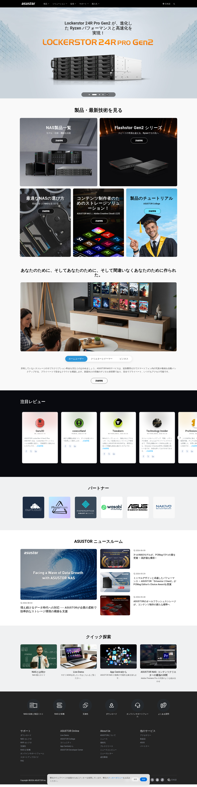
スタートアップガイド (29, 757)
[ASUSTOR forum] (162, 780)
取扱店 (143, 739)
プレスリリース (106, 746)
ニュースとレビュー (108, 750)
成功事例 (104, 757)
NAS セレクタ (26, 739)
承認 (143, 779)
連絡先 (103, 742)
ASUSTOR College (67, 739)
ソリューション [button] (59, 4)
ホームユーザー (76, 358)
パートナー (144, 746)
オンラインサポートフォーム (32, 753)
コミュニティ (65, 742)
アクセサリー (145, 735)
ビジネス (124, 358)
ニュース (104, 739)
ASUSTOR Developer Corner (71, 750)
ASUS (142, 742)
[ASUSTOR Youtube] (157, 780)
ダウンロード (25, 735)
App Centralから (66, 746)
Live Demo (64, 735)
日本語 (167, 4)
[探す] (174, 3)
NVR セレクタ (26, 742)
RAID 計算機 (25, 750)
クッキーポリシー (115, 778)
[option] (33, 507)
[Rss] (152, 780)
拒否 (135, 779)
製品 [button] (46, 4)
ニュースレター (106, 753)
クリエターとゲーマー (102, 358)
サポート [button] (83, 4)
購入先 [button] (95, 4)
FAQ (22, 761)
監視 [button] (72, 4)
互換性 (23, 746)
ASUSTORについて (108, 735)
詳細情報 (59, 140)
